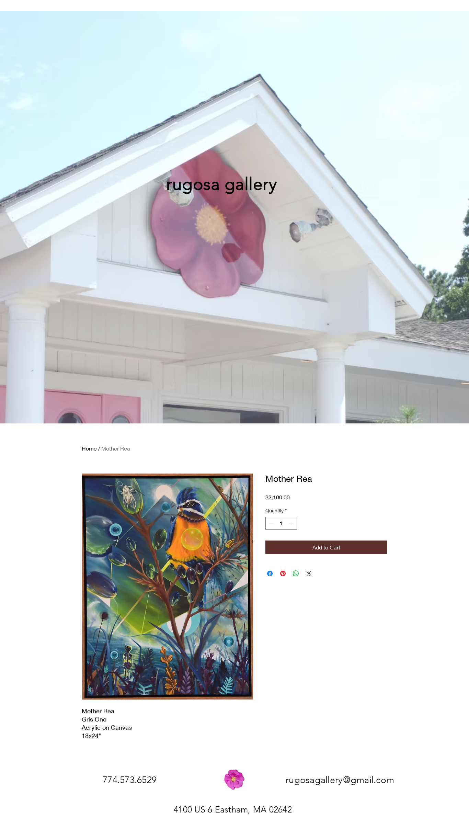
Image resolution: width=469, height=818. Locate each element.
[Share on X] (309, 573)
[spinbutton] (281, 523)
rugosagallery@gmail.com (340, 779)
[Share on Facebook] (270, 573)
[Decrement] (270, 523)
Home (89, 448)
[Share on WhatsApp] (296, 573)
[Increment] (291, 523)
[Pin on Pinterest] (283, 573)
